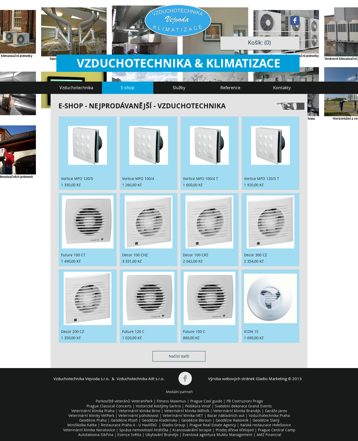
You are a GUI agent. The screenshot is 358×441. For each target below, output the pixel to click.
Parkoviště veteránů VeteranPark (124, 401)
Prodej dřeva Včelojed (235, 429)
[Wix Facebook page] (295, 20)
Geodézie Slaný (266, 420)
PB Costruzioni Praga (244, 401)
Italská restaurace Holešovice (265, 424)
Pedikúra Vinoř (198, 405)
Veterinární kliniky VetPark (91, 415)
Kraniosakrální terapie (191, 429)
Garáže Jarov (276, 410)
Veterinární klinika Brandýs (237, 410)
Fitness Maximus (171, 401)
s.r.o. (105, 378)
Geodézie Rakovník (232, 420)
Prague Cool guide (206, 401)
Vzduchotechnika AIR (135, 378)
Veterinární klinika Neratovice (89, 429)
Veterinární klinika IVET (183, 415)
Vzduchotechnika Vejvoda (76, 378)
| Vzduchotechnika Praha (268, 415)
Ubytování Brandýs (161, 434)
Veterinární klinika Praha (93, 410)
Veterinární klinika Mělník (186, 410)
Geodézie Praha (93, 420)
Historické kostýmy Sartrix (158, 405)
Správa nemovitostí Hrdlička (143, 429)
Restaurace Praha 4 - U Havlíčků (129, 424)
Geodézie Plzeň (125, 420)
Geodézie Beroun (197, 420)
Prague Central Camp (276, 429)
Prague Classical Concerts (109, 405)
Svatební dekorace (231, 405)
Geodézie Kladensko (160, 420)
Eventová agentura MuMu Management (217, 434)
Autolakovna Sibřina (95, 434)
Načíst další (179, 356)
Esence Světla (129, 434)
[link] (260, 42)
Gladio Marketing (271, 378)
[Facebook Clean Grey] (185, 378)
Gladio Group (173, 424)
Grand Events (260, 405)
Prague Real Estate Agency (212, 424)
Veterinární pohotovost (138, 415)
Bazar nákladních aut (226, 415)
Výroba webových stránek (231, 378)
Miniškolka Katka (82, 424)
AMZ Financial (269, 434)
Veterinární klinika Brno (139, 410)
